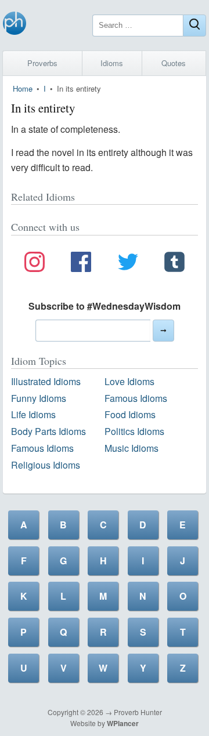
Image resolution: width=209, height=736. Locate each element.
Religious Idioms (45, 465)
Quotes (173, 62)
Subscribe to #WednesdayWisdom (104, 306)
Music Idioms (131, 448)
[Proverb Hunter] (14, 25)
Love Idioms (129, 381)
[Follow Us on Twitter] (128, 264)
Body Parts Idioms (48, 431)
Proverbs (42, 62)
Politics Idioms (134, 431)
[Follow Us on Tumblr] (174, 264)
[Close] (194, 25)
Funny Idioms (38, 398)
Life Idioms (33, 414)
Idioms (111, 62)
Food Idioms (130, 414)
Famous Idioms (136, 398)
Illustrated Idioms (46, 381)
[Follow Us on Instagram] (34, 264)
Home (23, 88)
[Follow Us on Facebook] (81, 264)
